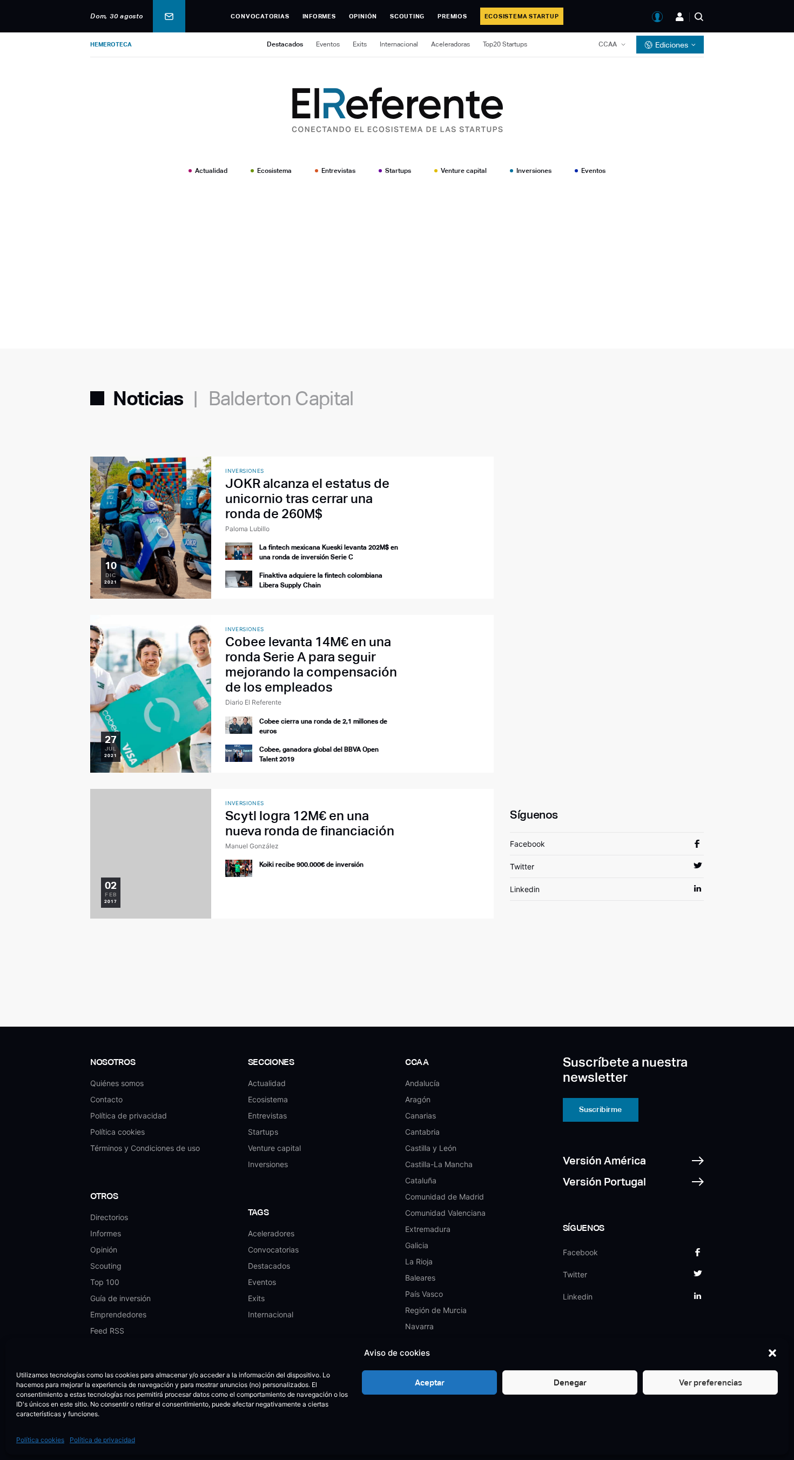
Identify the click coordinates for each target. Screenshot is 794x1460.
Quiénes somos (117, 1083)
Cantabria (422, 1131)
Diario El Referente (253, 702)
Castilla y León (430, 1148)
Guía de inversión (120, 1298)
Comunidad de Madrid (444, 1196)
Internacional (399, 44)
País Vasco (424, 1293)
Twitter (522, 866)
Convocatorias (260, 16)
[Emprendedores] (680, 16)
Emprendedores (118, 1314)
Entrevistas (338, 171)
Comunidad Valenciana (445, 1212)
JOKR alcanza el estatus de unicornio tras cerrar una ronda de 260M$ (307, 498)
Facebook (527, 843)
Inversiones (533, 171)
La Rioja (419, 1261)
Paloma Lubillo (247, 529)
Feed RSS (107, 1330)
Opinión (363, 16)
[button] (772, 1353)
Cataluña (420, 1180)
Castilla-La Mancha (439, 1164)
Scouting (407, 16)
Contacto (106, 1099)
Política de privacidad (102, 1440)
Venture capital (464, 171)
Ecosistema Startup (522, 16)
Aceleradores (271, 1233)
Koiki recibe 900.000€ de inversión (311, 864)
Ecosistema (274, 171)
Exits (360, 44)
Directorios (109, 1217)
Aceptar (430, 1382)
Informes (319, 16)
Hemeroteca (111, 44)
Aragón (417, 1099)
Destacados (285, 44)
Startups (398, 171)
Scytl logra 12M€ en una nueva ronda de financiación (309, 823)
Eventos (328, 44)
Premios (452, 16)
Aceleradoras (450, 44)
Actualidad (211, 171)
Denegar (570, 1382)
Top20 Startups (505, 44)
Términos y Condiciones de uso (145, 1148)
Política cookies (40, 1440)
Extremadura (427, 1229)
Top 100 (104, 1282)
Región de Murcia (436, 1310)
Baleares (420, 1277)
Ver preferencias (710, 1382)
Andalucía (422, 1083)
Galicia (416, 1245)
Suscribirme (600, 1109)
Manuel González (252, 846)
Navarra (419, 1326)
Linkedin (525, 889)
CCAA (607, 44)
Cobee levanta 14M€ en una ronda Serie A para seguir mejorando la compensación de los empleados (311, 664)
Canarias (420, 1115)
